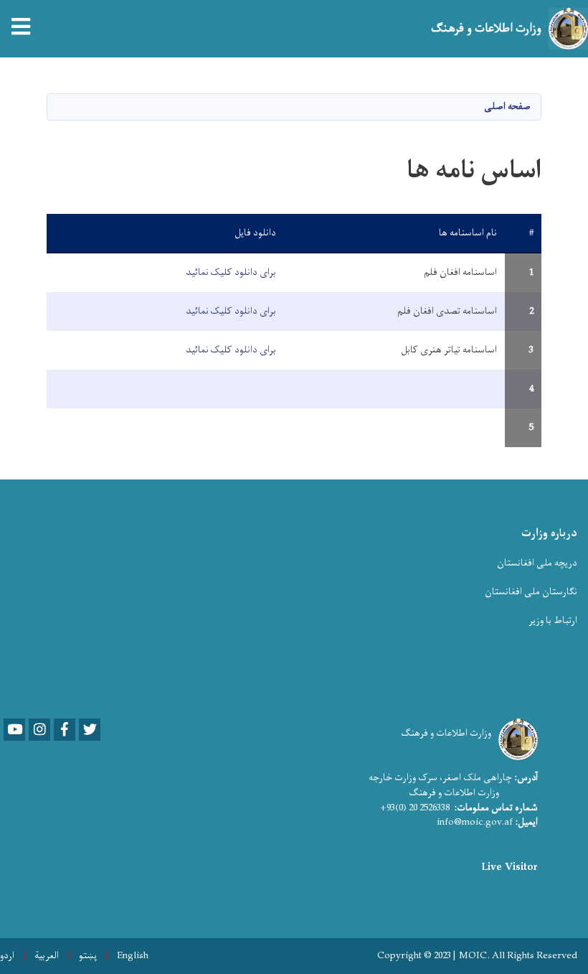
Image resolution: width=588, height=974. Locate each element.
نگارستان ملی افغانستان (531, 592)
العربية (46, 956)
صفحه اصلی (507, 107)
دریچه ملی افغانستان (537, 563)
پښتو (88, 956)
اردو (7, 956)
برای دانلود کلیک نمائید (231, 272)
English (132, 956)
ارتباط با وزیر (552, 620)
